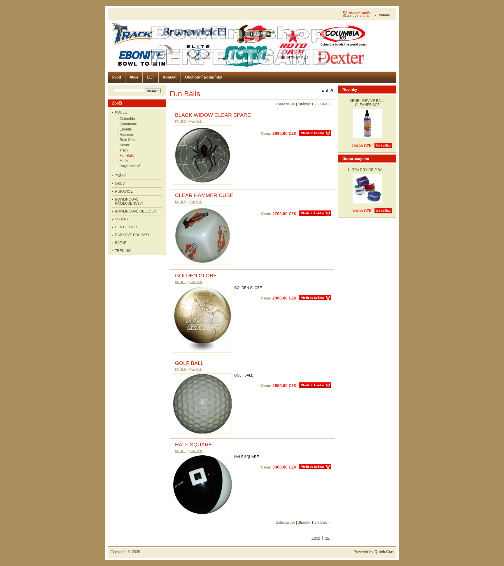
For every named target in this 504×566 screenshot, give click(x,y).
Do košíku (383, 145)
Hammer (126, 135)
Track (124, 150)
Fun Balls (127, 156)
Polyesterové (130, 166)
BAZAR (121, 243)
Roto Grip (127, 140)
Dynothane (128, 124)
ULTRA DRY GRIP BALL (367, 170)
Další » (325, 104)
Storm (124, 145)
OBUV (120, 184)
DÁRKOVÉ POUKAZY (132, 235)
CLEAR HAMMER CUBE (204, 195)
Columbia (127, 119)
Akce (134, 77)
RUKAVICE (124, 191)
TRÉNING (123, 251)
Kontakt (169, 77)
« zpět (316, 538)
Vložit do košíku (312, 133)
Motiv (124, 161)
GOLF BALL (189, 363)
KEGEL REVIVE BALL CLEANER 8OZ (367, 103)
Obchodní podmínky (203, 77)
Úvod (116, 77)
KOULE (121, 112)
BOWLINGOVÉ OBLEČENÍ (136, 211)
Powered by (373, 552)
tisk (327, 538)
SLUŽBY (122, 219)
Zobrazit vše (285, 104)
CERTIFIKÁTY (126, 227)
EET (150, 77)
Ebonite (126, 129)
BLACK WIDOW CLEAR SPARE (213, 115)
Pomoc (384, 15)
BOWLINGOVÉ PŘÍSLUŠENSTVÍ (129, 201)
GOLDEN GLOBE (196, 275)
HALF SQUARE (193, 444)
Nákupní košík (359, 13)
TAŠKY (120, 176)
